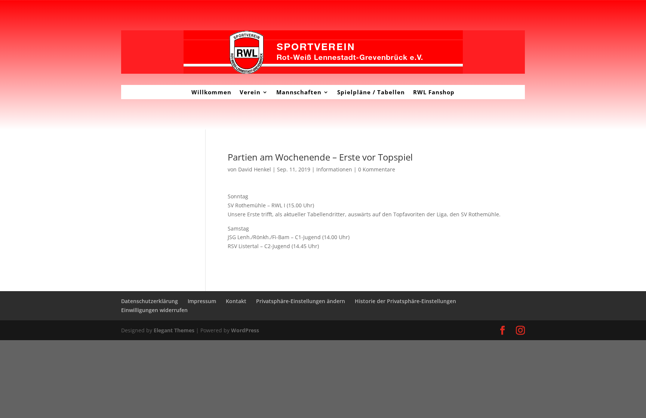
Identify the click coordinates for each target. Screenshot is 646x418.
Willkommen (211, 92)
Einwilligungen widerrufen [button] (154, 310)
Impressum (202, 301)
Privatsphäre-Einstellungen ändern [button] (300, 301)
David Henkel (254, 169)
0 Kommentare (376, 169)
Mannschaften (299, 92)
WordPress (245, 330)
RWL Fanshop (434, 92)
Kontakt (236, 301)
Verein (250, 92)
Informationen (334, 169)
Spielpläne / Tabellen (371, 92)
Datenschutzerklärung (149, 301)
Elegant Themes (174, 330)
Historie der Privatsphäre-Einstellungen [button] (405, 301)
